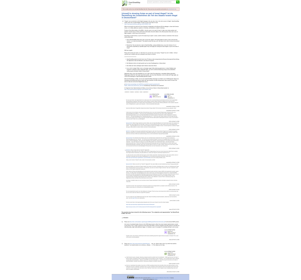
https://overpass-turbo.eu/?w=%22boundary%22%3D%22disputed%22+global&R (143, 206)
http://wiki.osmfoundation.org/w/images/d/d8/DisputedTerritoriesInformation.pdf (147, 221)
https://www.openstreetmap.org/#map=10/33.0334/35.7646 (137, 24)
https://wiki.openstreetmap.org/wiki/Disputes (140, 243)
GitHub (156, 279)
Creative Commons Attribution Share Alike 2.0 (160, 277)
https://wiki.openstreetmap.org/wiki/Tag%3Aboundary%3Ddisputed (140, 204)
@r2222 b (128, 131)
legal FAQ (134, 198)
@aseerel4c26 (129, 123)
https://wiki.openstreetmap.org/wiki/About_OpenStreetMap (138, 157)
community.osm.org (172, 9)
